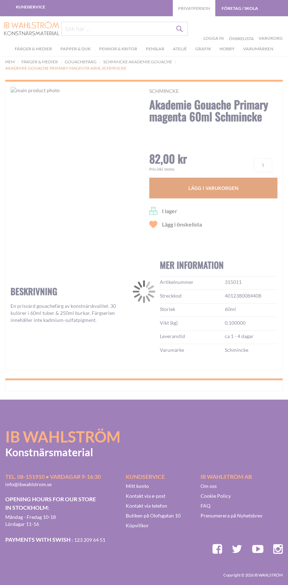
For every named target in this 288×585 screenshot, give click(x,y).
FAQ (205, 506)
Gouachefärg (81, 61)
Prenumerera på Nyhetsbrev (231, 516)
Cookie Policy (216, 496)
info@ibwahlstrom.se (28, 484)
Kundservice (30, 6)
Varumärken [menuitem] (258, 48)
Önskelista (240, 30)
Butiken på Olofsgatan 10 (153, 516)
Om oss (209, 486)
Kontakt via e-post (145, 496)
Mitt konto (137, 486)
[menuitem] (34, 49)
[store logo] (29, 29)
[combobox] (124, 29)
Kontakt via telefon (146, 506)
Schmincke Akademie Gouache (137, 61)
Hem (10, 61)
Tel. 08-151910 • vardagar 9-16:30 (53, 476)
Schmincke (164, 91)
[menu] (144, 49)
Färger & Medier (39, 61)
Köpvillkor (137, 525)
